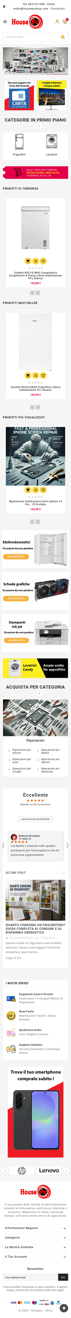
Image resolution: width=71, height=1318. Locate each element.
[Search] (63, 37)
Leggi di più (14, 957)
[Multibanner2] (36, 591)
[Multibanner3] (36, 633)
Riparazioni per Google (21, 770)
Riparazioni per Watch (50, 751)
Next (38, 293)
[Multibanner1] (36, 549)
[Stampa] (35, 61)
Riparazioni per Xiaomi (50, 761)
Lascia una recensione (35, 819)
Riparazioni (35, 740)
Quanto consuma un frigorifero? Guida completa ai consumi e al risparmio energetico (35, 928)
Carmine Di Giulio (30, 836)
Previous (32, 293)
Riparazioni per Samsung (50, 770)
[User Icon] (57, 22)
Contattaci (58, 8)
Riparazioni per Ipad (21, 761)
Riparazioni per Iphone (21, 751)
